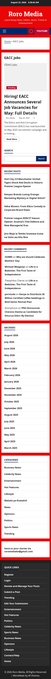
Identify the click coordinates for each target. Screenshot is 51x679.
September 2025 (13, 408)
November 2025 (13, 394)
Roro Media (25, 14)
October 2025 (11, 401)
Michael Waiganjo (15, 266)
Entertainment (12, 480)
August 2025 (11, 414)
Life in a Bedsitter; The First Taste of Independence (21, 270)
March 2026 (10, 368)
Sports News (11, 527)
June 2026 (9, 348)
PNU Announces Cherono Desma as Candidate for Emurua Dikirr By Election (23, 311)
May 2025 (9, 434)
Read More (13, 140)
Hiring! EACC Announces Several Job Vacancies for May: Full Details (22, 105)
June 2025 (9, 428)
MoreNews (19, 675)
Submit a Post (12, 592)
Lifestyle (9, 494)
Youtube (42, 31)
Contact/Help (11, 655)
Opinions (9, 513)
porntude (10, 294)
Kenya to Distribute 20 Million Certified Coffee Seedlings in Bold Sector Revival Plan (25, 298)
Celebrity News (12, 474)
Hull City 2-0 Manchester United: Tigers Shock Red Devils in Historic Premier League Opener (23, 182)
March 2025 (10, 447)
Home (7, 41)
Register (9, 574)
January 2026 (11, 381)
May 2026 (9, 355)
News (7, 507)
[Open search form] (24, 31)
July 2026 (9, 342)
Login (7, 580)
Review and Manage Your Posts (22, 586)
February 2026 (12, 375)
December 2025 (12, 388)
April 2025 (9, 441)
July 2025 (9, 421)
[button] (4, 31)
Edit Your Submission (16, 603)
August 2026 (11, 335)
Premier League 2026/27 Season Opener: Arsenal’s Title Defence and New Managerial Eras (24, 222)
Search (8, 150)
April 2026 (9, 361)
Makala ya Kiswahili (15, 500)
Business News (12, 467)
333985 (8, 257)
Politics (8, 520)
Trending (11, 87)
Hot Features (11, 487)
